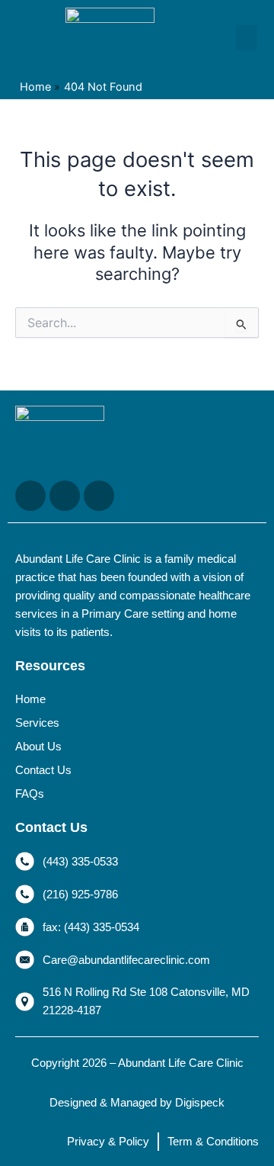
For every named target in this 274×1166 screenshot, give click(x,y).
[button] (246, 37)
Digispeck (200, 1103)
